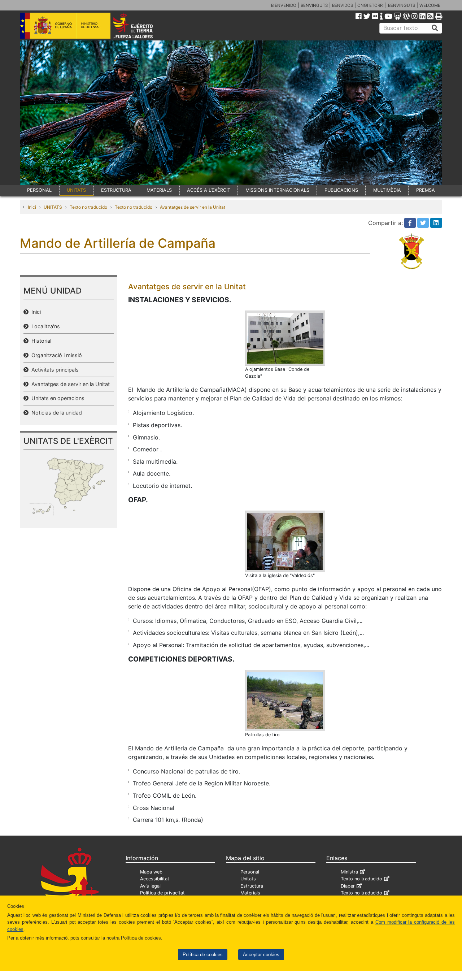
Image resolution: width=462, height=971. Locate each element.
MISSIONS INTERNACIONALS (277, 190)
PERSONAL (39, 190)
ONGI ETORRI (370, 5)
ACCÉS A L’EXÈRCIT (208, 190)
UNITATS (76, 190)
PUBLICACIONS (341, 190)
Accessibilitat (154, 878)
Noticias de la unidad (55, 412)
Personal (249, 872)
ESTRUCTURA (116, 190)
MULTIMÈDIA (387, 190)
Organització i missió (55, 355)
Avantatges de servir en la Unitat (192, 207)
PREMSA (425, 190)
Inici (32, 207)
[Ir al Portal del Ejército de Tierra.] (141, 25)
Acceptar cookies (261, 954)
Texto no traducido (88, 207)
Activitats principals (54, 370)
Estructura (251, 886)
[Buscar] (435, 28)
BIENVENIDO (283, 5)
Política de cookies (203, 954)
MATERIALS (159, 190)
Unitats (248, 878)
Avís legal (150, 886)
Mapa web (151, 872)
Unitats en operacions (56, 398)
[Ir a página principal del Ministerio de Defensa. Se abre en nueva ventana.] (65, 25)
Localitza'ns (44, 326)
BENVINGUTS (314, 5)
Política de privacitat (162, 893)
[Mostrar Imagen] (285, 337)
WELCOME (429, 5)
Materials (250, 893)
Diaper (348, 886)
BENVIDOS (342, 5)
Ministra (349, 872)
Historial (40, 341)
